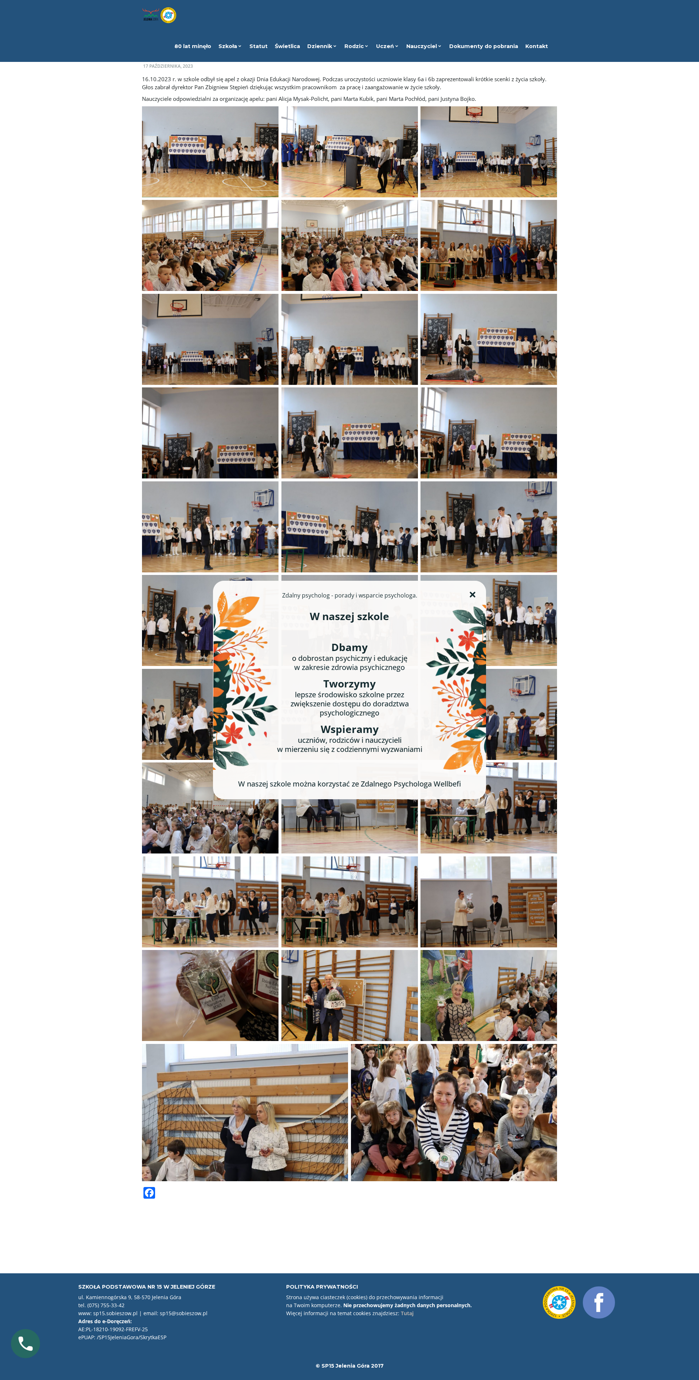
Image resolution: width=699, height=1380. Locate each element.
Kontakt (536, 46)
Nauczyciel (422, 46)
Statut (258, 46)
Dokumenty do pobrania (483, 46)
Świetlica (287, 46)
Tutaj (407, 1313)
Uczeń (385, 46)
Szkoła (228, 46)
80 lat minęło (192, 46)
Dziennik (320, 46)
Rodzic (354, 46)
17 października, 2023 (168, 66)
